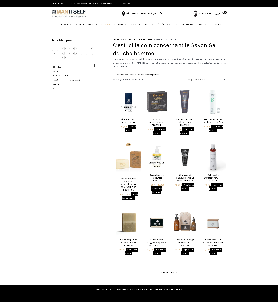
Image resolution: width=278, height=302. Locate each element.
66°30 (55, 71)
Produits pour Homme (133, 39)
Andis (55, 89)
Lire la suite (130, 128)
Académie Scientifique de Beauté (66, 80)
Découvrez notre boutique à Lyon (141, 13)
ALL (55, 53)
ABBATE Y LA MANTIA (61, 76)
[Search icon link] (161, 14)
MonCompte (205, 13)
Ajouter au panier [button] (159, 131)
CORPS (150, 39)
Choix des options (187, 131)
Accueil (116, 39)
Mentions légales (144, 289)
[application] (69, 24)
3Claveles (57, 67)
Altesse (56, 84)
